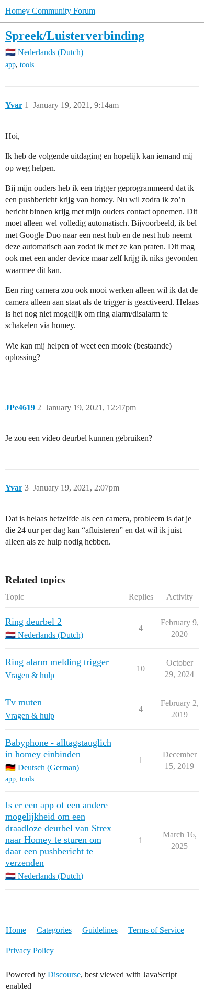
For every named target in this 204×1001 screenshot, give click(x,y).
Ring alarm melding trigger (57, 662)
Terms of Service (156, 930)
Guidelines (100, 930)
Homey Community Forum (50, 10)
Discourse (64, 974)
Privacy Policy (30, 950)
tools (27, 65)
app (10, 65)
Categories (54, 930)
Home (16, 930)
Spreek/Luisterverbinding (74, 35)
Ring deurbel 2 (33, 621)
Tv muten (23, 702)
